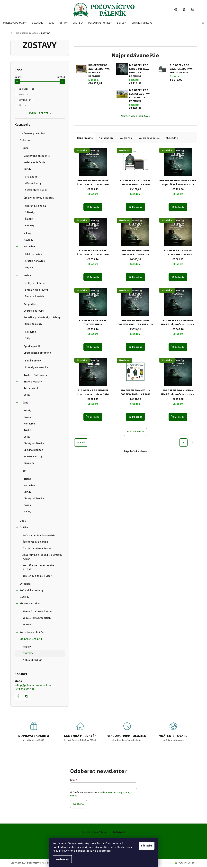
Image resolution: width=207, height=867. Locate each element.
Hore (82, 442)
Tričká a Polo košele (36, 375)
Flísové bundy (33, 183)
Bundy (27, 169)
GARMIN (26, 624)
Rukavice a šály (33, 324)
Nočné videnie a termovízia (38, 535)
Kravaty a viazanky (36, 367)
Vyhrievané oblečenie (37, 156)
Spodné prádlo (32, 346)
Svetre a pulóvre (34, 311)
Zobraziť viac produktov (134, 116)
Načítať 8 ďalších (135, 431)
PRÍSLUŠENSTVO (32, 660)
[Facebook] (18, 696)
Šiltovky (30, 212)
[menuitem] (14, 23)
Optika (24, 527)
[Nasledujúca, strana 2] (183, 442)
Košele (28, 275)
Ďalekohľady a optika (35, 542)
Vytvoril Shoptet (188, 863)
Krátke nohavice (35, 261)
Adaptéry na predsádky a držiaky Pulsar (42, 557)
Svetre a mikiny (33, 456)
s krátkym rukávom (36, 290)
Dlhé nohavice (33, 254)
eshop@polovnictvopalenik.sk (33, 685)
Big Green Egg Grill (31, 639)
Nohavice (29, 246)
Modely (26, 647)
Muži (25, 148)
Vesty (27, 395)
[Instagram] (26, 696)
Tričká (27, 430)
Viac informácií (102, 851)
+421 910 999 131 (24, 689)
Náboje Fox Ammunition (36, 618)
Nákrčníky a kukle (35, 206)
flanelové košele (35, 296)
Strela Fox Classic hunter (37, 611)
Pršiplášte (31, 177)
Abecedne (172, 138)
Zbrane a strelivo (30, 603)
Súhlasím (146, 845)
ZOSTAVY (27, 653)
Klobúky (30, 225)
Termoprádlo (31, 388)
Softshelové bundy (36, 190)
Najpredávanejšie (149, 138)
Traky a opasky (33, 381)
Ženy (25, 402)
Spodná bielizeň (33, 450)
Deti (24, 471)
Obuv (23, 521)
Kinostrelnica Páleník (94, 832)
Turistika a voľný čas (32, 632)
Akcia (23, 94)
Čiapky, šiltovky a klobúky (39, 198)
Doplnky (24, 597)
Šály (27, 338)
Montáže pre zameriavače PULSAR (38, 567)
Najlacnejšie (106, 138)
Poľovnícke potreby (32, 590)
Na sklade (26, 89)
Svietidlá (25, 584)
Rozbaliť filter (38, 113)
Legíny (29, 267)
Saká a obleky (33, 360)
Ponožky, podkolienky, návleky (42, 317)
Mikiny (27, 233)
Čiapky (29, 219)
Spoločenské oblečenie (38, 353)
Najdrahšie (126, 138)
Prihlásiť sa (78, 804)
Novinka (25, 100)
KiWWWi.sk (118, 832)
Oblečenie (26, 140)
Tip (22, 105)
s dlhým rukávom (35, 283)
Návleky (28, 240)
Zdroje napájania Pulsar (36, 548)
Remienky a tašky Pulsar (37, 576)
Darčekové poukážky (32, 133)
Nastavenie (62, 859)
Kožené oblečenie (34, 162)
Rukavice (30, 332)
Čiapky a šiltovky (34, 443)
